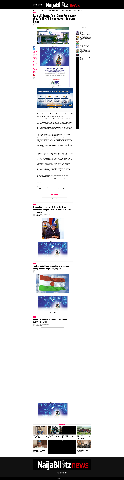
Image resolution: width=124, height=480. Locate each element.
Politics (46, 10)
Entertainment (62, 10)
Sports (70, 10)
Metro (50, 10)
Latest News (74, 10)
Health (67, 10)
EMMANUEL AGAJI (40, 215)
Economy (53, 10)
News (43, 10)
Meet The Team (80, 10)
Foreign (57, 10)
